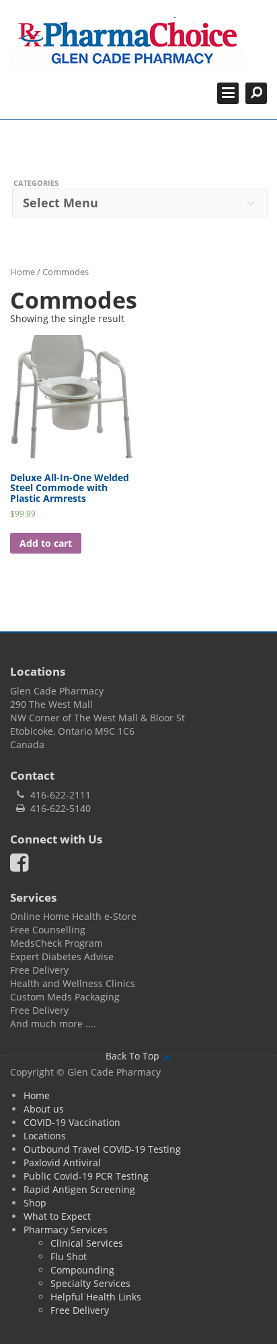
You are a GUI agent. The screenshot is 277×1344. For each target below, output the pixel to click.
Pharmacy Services (66, 1229)
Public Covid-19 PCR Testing (86, 1176)
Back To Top (134, 1055)
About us (44, 1108)
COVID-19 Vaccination (72, 1122)
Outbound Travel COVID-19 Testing (102, 1149)
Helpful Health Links (95, 1296)
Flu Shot (68, 1256)
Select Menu (60, 203)
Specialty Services (90, 1283)
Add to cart (45, 543)
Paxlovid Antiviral (62, 1162)
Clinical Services (86, 1243)
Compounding (82, 1269)
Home (22, 272)
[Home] (127, 43)
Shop (35, 1202)
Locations (45, 1135)
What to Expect (57, 1216)
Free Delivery (79, 1310)
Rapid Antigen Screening (79, 1189)
